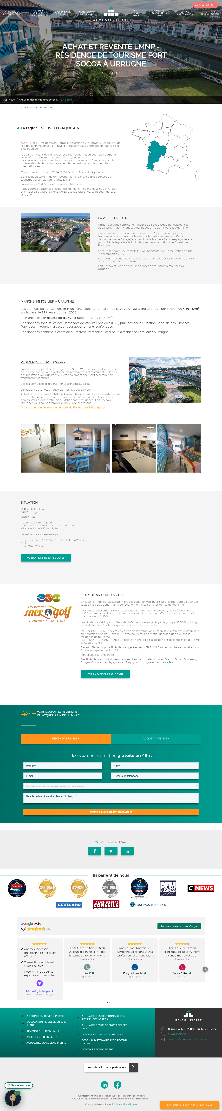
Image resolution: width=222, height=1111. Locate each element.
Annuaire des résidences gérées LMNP (104, 1027)
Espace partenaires (185, 13)
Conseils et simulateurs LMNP (160, 13)
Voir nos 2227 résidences (38, 107)
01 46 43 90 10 (207, 5)
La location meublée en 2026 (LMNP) (37, 13)
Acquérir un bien (156, 738)
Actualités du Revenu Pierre (136, 13)
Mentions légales (128, 1104)
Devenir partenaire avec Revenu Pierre (104, 1042)
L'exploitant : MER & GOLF (102, 595)
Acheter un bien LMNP (86, 13)
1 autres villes (164, 662)
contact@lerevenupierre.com (187, 1039)
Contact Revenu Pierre (210, 13)
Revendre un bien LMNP (61, 13)
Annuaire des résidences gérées (38, 99)
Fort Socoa (65, 99)
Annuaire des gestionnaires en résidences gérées (103, 1018)
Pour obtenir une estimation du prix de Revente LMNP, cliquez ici (64, 407)
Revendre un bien (66, 738)
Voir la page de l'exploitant (105, 674)
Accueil (11, 99)
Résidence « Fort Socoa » (43, 362)
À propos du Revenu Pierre (12, 13)
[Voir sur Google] (87, 967)
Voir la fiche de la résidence (46, 557)
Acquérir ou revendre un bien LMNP (190, 1105)
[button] (16, 969)
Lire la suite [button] (87, 959)
